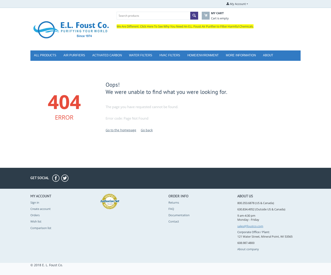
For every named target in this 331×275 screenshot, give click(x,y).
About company (248, 249)
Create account (40, 209)
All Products (45, 55)
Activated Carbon (107, 55)
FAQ (171, 209)
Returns (173, 202)
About (268, 55)
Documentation (179, 215)
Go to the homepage (121, 130)
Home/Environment (203, 55)
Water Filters (140, 55)
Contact (173, 221)
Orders (35, 215)
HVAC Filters (169, 55)
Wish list (35, 221)
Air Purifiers (74, 55)
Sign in (34, 202)
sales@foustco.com (250, 226)
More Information (241, 55)
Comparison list (40, 228)
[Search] (194, 16)
